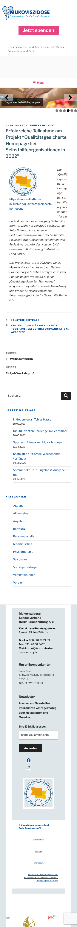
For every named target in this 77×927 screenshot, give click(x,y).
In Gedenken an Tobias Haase (32, 419)
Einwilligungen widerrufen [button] (47, 880)
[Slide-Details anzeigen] (38, 98)
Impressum (39, 863)
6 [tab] (75, 110)
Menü (40, 82)
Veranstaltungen (24, 575)
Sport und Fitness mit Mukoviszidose (37, 442)
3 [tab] (64, 110)
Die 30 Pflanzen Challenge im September (40, 431)
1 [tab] (57, 110)
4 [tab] (68, 110)
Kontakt (38, 851)
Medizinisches (22, 544)
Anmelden (30, 748)
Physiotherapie (23, 551)
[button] (39, 30)
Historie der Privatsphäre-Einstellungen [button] (41, 877)
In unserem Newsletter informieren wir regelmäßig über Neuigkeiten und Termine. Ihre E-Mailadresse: (37, 715)
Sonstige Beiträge (25, 320)
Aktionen (19, 505)
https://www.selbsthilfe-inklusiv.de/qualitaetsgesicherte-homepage (31, 204)
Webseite (18, 332)
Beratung (19, 529)
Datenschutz (38, 840)
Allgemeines (21, 513)
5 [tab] (71, 110)
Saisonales (20, 559)
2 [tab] (60, 110)
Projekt (17, 325)
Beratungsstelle (23, 536)
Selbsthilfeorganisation (48, 329)
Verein (17, 582)
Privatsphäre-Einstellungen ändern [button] (43, 874)
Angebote (19, 521)
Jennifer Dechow (41, 125)
